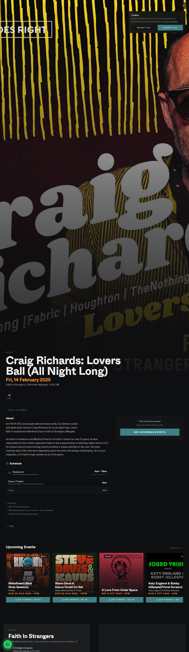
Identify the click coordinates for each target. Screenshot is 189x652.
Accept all (170, 27)
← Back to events (16, 410)
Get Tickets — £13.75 (76, 599)
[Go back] (183, 5)
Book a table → (99, 474)
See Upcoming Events (150, 432)
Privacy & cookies (170, 21)
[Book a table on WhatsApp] (9, 644)
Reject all (144, 27)
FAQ (11, 526)
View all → (176, 548)
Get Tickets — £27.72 (29, 599)
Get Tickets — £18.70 (122, 599)
